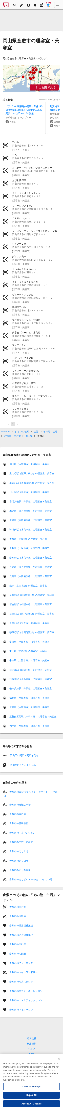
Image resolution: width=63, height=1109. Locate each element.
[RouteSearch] (21, 5)
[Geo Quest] (48, 5)
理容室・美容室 (12, 436)
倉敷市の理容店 (17, 916)
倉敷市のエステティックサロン (25, 1000)
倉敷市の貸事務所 (18, 823)
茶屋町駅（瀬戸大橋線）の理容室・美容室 (31, 613)
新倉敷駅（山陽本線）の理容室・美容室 (30, 604)
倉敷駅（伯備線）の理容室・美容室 (28, 539)
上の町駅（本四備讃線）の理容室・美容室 (31, 482)
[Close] (59, 1058)
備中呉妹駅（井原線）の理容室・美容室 (30, 688)
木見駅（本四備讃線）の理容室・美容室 (30, 520)
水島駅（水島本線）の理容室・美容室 (29, 707)
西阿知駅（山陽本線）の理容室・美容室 (30, 669)
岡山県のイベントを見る (22, 764)
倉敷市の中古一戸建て (21, 842)
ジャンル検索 (22, 431)
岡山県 (29, 436)
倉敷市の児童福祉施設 (21, 925)
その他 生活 (50, 431)
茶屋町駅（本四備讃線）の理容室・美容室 (31, 632)
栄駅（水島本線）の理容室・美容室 (28, 585)
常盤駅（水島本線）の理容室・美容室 (29, 641)
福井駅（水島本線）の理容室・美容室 (29, 697)
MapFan (5, 431)
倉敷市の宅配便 (17, 953)
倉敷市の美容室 (17, 906)
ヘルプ (31, 1048)
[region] (31, 78)
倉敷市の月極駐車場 (20, 804)
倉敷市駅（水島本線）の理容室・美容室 (30, 557)
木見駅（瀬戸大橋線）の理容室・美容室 (30, 511)
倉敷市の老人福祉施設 (21, 934)
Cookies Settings (31, 1086)
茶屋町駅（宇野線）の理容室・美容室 (29, 623)
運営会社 (31, 1038)
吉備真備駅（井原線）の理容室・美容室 (30, 501)
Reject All (31, 1095)
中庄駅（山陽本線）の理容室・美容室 (29, 660)
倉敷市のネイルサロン (21, 1009)
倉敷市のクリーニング (21, 962)
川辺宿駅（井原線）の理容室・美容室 (29, 492)
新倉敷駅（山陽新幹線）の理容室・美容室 (31, 595)
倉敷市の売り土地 (18, 851)
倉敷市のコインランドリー (23, 972)
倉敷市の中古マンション (22, 832)
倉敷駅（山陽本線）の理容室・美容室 (29, 548)
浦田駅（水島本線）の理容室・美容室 (29, 464)
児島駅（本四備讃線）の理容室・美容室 (30, 576)
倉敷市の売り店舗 (18, 860)
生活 (36, 431)
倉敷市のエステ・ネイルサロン (25, 990)
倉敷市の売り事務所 (20, 870)
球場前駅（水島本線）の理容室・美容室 (30, 529)
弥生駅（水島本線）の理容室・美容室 (29, 726)
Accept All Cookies (31, 1103)
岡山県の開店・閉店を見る (23, 755)
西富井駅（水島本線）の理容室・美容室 (30, 679)
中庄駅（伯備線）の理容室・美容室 (28, 651)
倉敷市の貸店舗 (17, 814)
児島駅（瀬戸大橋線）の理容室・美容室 (30, 567)
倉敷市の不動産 (17, 944)
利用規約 (31, 1043)
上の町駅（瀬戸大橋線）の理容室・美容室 (31, 473)
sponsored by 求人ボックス (49, 100)
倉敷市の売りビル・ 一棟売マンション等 (30, 879)
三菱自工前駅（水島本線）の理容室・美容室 (32, 716)
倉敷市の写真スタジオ (21, 981)
